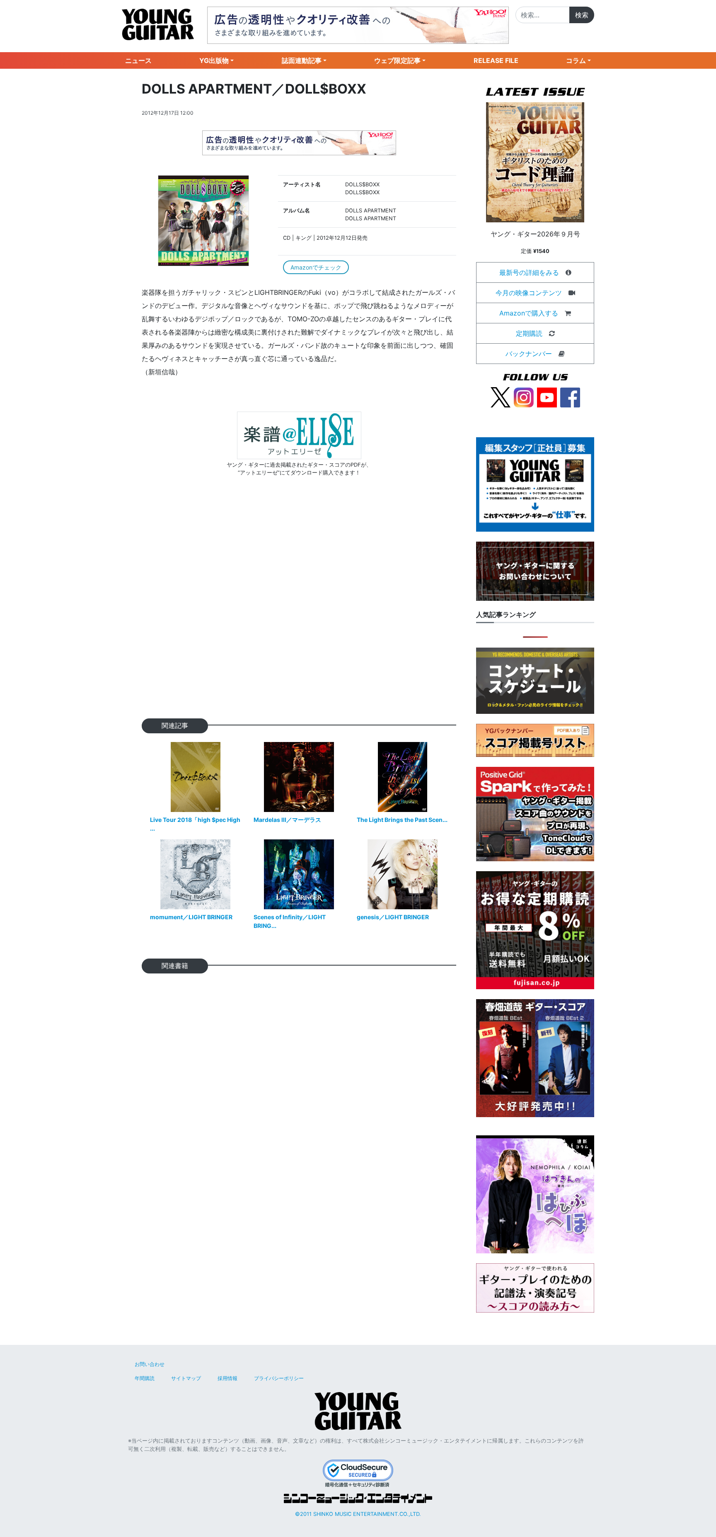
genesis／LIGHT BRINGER (393, 916)
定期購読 (529, 333)
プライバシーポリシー (279, 1378)
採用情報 (227, 1378)
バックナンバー (529, 353)
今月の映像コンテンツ (529, 293)
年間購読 (145, 1378)
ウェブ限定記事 (397, 60)
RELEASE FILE (496, 60)
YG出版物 (214, 60)
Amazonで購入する (528, 313)
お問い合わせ (149, 1364)
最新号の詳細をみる (529, 272)
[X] (500, 397)
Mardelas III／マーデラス (287, 819)
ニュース (138, 60)
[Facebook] (570, 397)
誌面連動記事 (302, 60)
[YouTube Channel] (547, 397)
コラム (576, 60)
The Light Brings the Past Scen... (402, 819)
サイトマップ (186, 1378)
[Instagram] (524, 397)
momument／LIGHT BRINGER (191, 916)
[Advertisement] (299, 610)
